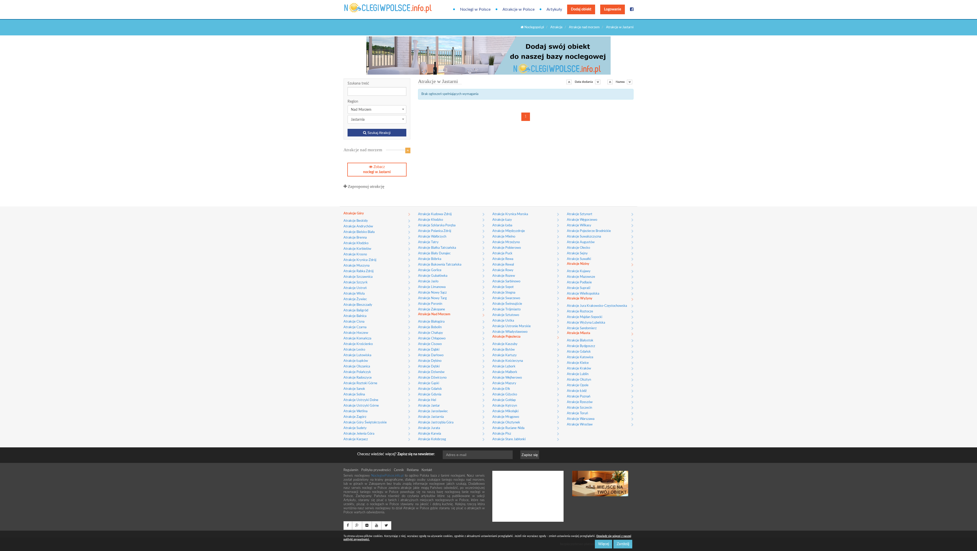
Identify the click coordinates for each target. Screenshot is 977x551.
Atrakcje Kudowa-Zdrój (435, 214)
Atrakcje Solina (354, 394)
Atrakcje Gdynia (429, 394)
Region (353, 101)
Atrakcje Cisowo (430, 344)
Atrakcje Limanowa (432, 287)
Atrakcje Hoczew (355, 333)
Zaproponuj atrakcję (365, 186)
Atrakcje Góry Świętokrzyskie (365, 422)
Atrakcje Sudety (355, 428)
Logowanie (612, 9)
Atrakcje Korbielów (357, 249)
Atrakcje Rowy (502, 270)
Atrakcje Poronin (430, 304)
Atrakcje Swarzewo (506, 298)
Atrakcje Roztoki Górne (360, 383)
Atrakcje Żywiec (355, 299)
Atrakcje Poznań (578, 396)
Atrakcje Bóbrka (429, 259)
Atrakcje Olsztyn (579, 379)
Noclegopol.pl (534, 27)
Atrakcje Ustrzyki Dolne (360, 400)
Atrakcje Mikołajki (505, 411)
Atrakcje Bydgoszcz (581, 346)
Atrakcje (556, 27)
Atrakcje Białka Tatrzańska (437, 248)
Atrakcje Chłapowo (432, 338)
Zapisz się (530, 455)
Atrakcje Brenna (355, 237)
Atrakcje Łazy (502, 220)
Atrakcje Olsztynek (506, 422)
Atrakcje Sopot (503, 287)
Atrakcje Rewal (503, 264)
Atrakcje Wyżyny (579, 298)
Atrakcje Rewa (502, 259)
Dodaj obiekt (581, 9)
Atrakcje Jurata (429, 428)
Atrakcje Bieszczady (357, 305)
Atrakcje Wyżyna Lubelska (586, 322)
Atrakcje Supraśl (578, 288)
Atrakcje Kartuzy (504, 355)
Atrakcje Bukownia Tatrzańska (439, 264)
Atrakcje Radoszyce (357, 377)
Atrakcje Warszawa (580, 419)
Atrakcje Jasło (428, 281)
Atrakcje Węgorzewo (582, 220)
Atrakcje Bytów (503, 349)
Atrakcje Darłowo (430, 355)
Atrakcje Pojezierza (506, 336)
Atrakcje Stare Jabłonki (509, 439)
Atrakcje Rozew (503, 276)
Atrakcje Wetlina (355, 411)
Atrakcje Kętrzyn (504, 405)
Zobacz (377, 169)
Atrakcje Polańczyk (357, 372)
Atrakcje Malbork (504, 372)
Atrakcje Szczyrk (355, 282)
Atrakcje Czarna (354, 327)
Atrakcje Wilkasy (579, 225)
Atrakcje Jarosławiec (433, 411)
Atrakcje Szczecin (579, 407)
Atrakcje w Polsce (518, 9)
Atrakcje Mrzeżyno (506, 242)
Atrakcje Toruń (577, 413)
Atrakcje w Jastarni (620, 27)
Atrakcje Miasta (578, 333)
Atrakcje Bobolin (430, 327)
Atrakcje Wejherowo (507, 377)
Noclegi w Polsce (475, 9)
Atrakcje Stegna (503, 292)
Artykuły (554, 9)
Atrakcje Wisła (354, 293)
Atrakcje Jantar (429, 405)
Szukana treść (358, 83)
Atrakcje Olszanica (356, 366)
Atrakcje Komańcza (357, 338)
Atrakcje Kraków (579, 368)
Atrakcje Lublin (577, 374)
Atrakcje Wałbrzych (432, 236)
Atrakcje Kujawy (579, 271)
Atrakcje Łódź (577, 391)
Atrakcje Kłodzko (355, 243)
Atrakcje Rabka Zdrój (358, 271)
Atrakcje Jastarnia (431, 417)
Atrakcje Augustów (581, 242)
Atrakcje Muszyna (356, 265)
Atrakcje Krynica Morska (510, 214)
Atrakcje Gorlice (429, 270)
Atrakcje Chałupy (430, 333)
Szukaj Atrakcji (378, 133)
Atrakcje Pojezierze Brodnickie (589, 231)
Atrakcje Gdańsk (430, 389)
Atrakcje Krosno (355, 254)
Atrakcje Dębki (429, 366)
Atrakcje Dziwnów (431, 372)
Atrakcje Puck (502, 253)
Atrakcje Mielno (503, 236)
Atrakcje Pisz (501, 433)
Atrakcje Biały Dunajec (434, 253)
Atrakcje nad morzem (584, 27)
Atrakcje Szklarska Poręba (436, 225)
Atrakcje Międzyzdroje (508, 231)
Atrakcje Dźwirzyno (432, 377)
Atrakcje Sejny (577, 253)
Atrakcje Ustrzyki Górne (361, 405)
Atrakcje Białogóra (431, 321)
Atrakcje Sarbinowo (506, 281)
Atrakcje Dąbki (428, 349)
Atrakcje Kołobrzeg (432, 439)
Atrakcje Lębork (503, 366)
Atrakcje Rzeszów (580, 402)
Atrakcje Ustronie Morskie (511, 326)
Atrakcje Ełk (501, 389)
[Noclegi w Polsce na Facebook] (632, 9)
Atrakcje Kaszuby (505, 344)
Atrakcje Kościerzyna (507, 361)
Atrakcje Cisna (353, 321)
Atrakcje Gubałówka (432, 276)
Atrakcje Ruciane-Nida (508, 428)
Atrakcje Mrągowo (505, 417)
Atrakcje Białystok (580, 340)
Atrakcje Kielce (578, 363)
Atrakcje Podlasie (579, 282)
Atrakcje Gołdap (504, 400)
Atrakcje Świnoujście (507, 304)
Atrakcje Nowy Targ (432, 298)
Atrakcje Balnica (354, 316)
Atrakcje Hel (427, 400)
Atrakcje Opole (577, 385)
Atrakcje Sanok (354, 389)
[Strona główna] (364, 8)
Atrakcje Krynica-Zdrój (359, 260)
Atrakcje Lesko (354, 349)
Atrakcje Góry (353, 213)
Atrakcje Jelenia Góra (358, 433)
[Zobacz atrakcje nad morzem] (407, 150)
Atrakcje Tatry (428, 242)
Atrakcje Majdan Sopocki (584, 317)
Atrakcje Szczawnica (357, 277)
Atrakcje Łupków (355, 361)
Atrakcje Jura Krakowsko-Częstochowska (597, 306)
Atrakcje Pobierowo (506, 248)
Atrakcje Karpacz (355, 439)
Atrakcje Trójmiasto (506, 309)
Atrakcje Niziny (578, 264)
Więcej (603, 544)
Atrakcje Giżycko (504, 394)
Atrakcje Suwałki (579, 259)
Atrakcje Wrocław (580, 424)
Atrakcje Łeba (502, 225)
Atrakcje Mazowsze (581, 277)
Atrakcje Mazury (504, 383)
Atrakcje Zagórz (354, 417)
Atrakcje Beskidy (355, 221)
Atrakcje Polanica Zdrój (434, 231)
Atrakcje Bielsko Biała (359, 232)
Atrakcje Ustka (503, 320)
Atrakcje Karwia (429, 433)
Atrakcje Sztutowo (505, 315)
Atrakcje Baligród (355, 310)
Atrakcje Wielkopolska (583, 293)
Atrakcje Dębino (429, 361)
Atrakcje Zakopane (431, 309)
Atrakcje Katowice (580, 357)
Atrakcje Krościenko (358, 344)
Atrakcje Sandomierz (582, 328)
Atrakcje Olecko (578, 248)
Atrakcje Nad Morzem (434, 314)
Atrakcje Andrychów (358, 226)
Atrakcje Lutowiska (357, 355)
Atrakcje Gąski (428, 383)
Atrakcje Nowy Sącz (432, 292)
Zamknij (623, 544)
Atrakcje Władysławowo (509, 332)
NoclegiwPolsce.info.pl (388, 475)
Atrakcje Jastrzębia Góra (435, 422)
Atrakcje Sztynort (579, 214)
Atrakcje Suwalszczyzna (584, 236)
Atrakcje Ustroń (355, 288)
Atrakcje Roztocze (580, 311)
